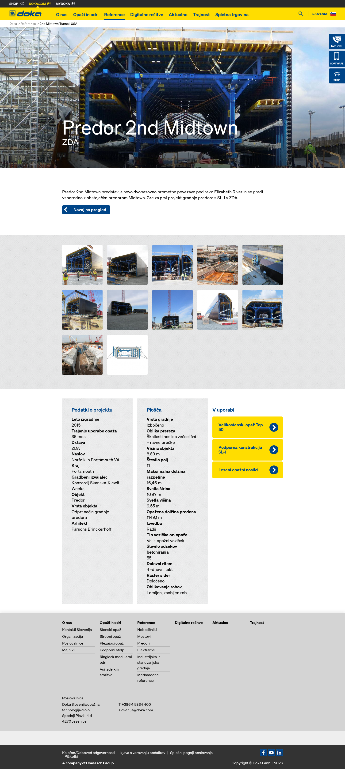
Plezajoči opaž (112, 643)
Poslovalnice (72, 643)
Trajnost (201, 14)
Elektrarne (146, 650)
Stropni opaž (110, 636)
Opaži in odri (86, 14)
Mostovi (144, 636)
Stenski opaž (110, 629)
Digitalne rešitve (146, 14)
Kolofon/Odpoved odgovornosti (88, 752)
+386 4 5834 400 (136, 704)
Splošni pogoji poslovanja (191, 752)
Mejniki (68, 650)
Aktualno (178, 14)
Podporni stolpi (112, 650)
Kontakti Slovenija (77, 629)
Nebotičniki (147, 629)
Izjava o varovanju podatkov (142, 752)
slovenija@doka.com (136, 710)
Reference (114, 14)
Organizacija (72, 636)
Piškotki (71, 756)
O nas (62, 14)
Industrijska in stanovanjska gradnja (149, 662)
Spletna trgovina (232, 14)
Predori (143, 643)
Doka (13, 23)
